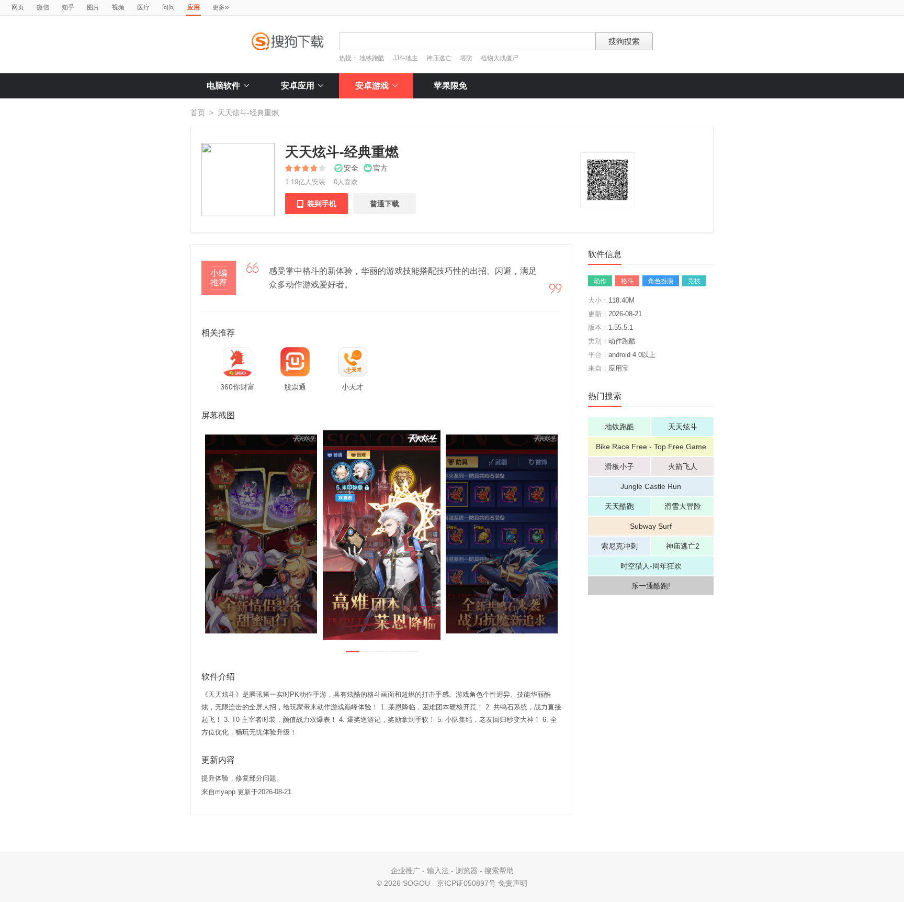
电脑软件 (223, 85)
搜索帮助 (499, 870)
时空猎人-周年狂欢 (651, 566)
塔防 (466, 58)
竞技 (694, 281)
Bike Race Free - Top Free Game (651, 446)
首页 (197, 112)
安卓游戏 (372, 85)
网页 (18, 7)
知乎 (68, 7)
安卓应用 (297, 85)
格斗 (627, 281)
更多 (220, 7)
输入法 (438, 870)
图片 (93, 7)
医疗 (143, 7)
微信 (43, 7)
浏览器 (467, 870)
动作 (600, 281)
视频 (118, 7)
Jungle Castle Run (650, 486)
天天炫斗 (682, 426)
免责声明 (512, 883)
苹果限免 (450, 85)
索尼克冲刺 (619, 546)
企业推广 (405, 870)
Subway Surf (651, 526)
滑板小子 (619, 466)
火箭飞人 (682, 466)
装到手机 (316, 203)
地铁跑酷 (372, 58)
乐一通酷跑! (650, 586)
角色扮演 (660, 281)
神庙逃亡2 (682, 546)
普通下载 (384, 203)
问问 (168, 7)
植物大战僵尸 (499, 58)
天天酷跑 (619, 506)
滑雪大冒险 (682, 506)
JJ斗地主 (405, 58)
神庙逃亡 (438, 58)
